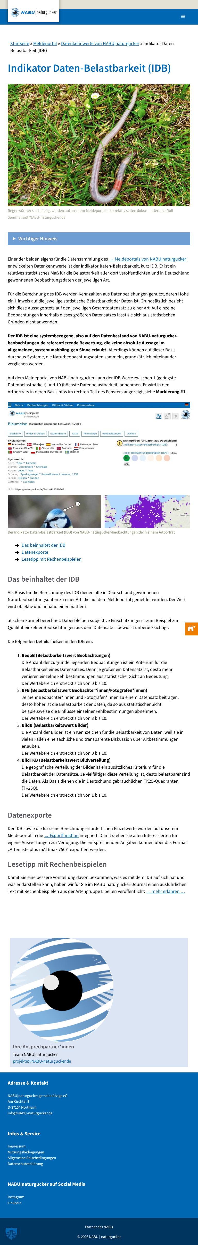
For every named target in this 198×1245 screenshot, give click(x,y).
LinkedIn (14, 1203)
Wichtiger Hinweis (37, 238)
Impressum (16, 1146)
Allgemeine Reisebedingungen (32, 1158)
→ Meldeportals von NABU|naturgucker (147, 259)
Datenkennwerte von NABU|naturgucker (100, 43)
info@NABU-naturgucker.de (30, 1113)
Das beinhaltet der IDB (43, 545)
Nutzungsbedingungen (26, 1152)
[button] (11, 1233)
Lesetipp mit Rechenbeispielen (51, 559)
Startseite (19, 43)
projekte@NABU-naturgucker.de (42, 1061)
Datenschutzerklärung (25, 1164)
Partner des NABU (99, 1227)
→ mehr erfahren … (165, 891)
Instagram (16, 1197)
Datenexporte (35, 552)
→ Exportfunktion (61, 835)
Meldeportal (45, 43)
